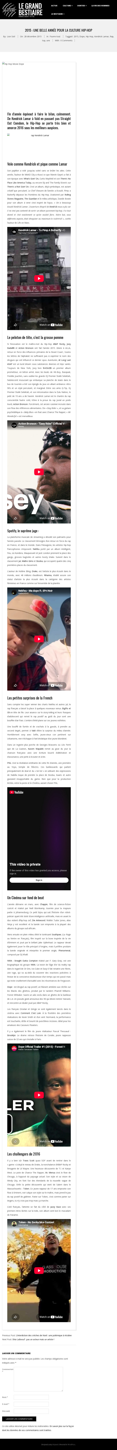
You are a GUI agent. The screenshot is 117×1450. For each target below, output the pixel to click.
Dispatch (55, 1444)
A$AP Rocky (59, 344)
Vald (34, 730)
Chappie (44, 904)
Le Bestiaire (57, 14)
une (48, 40)
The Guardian (30, 198)
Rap (111, 36)
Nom (5, 1397)
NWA (33, 964)
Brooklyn (11, 1035)
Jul (20, 561)
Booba (39, 561)
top (43, 40)
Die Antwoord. (39, 920)
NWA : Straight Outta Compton (23, 960)
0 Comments (66, 40)
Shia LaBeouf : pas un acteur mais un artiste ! (33, 1339)
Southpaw (56, 934)
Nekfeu (36, 549)
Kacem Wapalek (36, 748)
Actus (54, 5)
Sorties (81, 5)
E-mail (5, 1404)
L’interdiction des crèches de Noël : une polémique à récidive (44, 1335)
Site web (6, 1411)
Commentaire (7, 1370)
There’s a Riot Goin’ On (18, 186)
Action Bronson (26, 348)
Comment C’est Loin (31, 1013)
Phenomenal (64, 950)
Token (26, 1188)
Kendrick (53, 206)
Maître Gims (27, 561)
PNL (9, 763)
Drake (34, 571)
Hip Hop (89, 36)
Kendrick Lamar (101, 36)
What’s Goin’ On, (31, 178)
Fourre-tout (55, 36)
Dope (82, 36)
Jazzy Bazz (55, 1206)
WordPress (71, 1444)
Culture (67, 5)
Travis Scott (28, 1160)
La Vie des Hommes (100, 5)
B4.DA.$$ (47, 368)
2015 (76, 36)
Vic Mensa (50, 1172)
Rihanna (48, 575)
